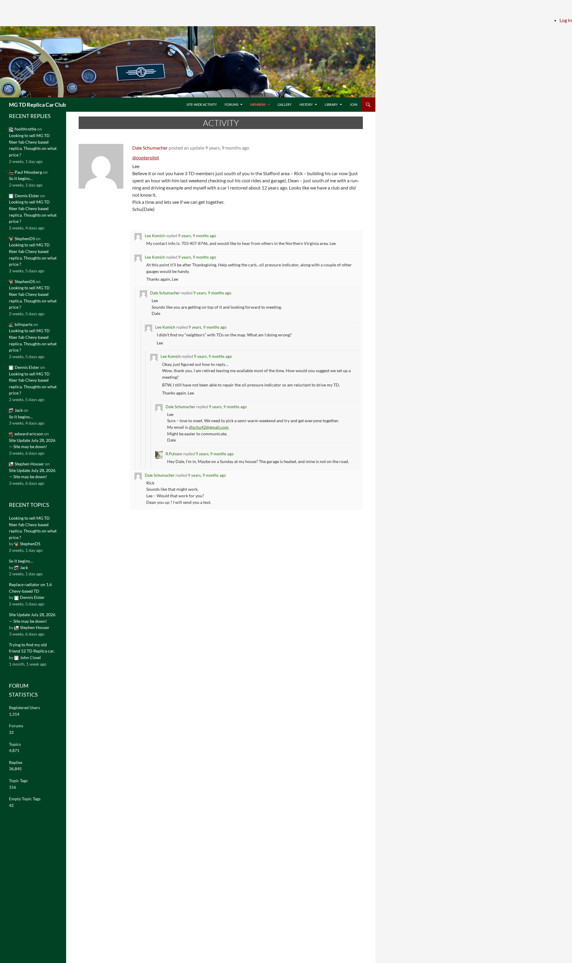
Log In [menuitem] (565, 20)
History (306, 104)
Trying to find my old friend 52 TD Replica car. (32, 648)
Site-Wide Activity (201, 104)
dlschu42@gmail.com (209, 427)
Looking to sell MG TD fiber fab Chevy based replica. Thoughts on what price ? (33, 145)
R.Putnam (174, 453)
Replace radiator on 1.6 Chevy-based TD (30, 588)
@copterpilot (145, 157)
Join (353, 104)
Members (258, 104)
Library (331, 104)
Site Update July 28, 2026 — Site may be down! (32, 443)
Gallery (285, 104)
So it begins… (21, 178)
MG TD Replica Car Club (37, 104)
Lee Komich (155, 235)
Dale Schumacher (150, 147)
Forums (231, 104)
